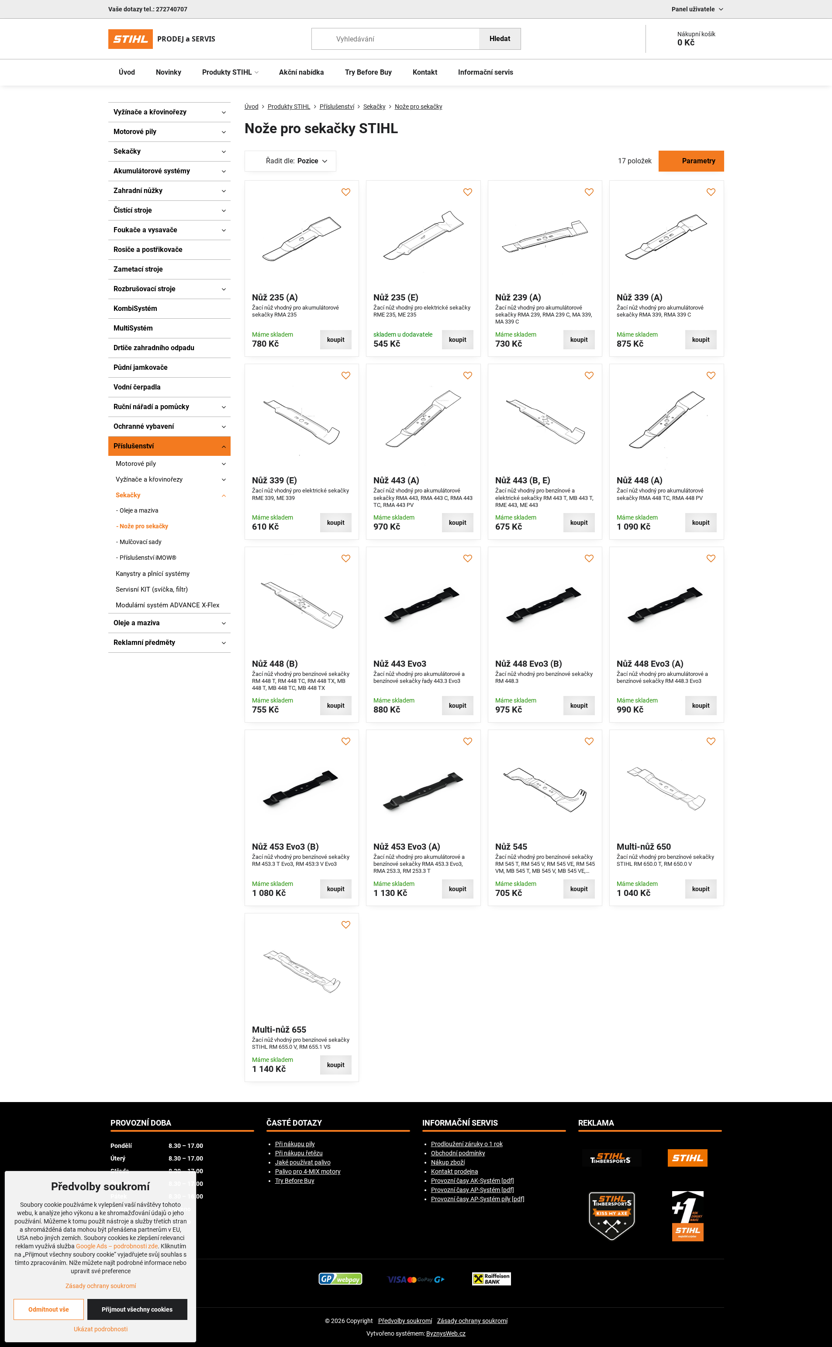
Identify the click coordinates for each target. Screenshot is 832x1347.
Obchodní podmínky (458, 1153)
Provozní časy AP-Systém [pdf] (472, 1189)
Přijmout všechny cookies (137, 1309)
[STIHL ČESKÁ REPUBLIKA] (688, 1158)
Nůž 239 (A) (518, 297)
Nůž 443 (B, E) (522, 480)
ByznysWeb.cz (446, 1333)
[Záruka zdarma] (688, 1216)
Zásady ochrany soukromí (472, 1320)
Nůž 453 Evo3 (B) (285, 846)
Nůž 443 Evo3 (399, 663)
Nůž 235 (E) (395, 297)
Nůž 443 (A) (396, 480)
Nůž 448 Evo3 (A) (650, 663)
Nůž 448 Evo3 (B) (528, 663)
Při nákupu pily (295, 1143)
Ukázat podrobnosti (101, 1329)
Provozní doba (140, 1123)
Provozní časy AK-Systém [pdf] (472, 1180)
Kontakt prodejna (454, 1171)
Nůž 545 (511, 846)
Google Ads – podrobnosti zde (117, 1246)
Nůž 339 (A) (640, 297)
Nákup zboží (448, 1162)
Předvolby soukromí (405, 1320)
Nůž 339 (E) (274, 480)
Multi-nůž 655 (279, 1029)
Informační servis (460, 1123)
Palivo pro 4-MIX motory (308, 1171)
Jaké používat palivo (303, 1162)
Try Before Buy (294, 1180)
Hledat (500, 38)
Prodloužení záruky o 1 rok (467, 1143)
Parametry (697, 161)
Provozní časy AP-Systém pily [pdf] (478, 1198)
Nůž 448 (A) (640, 480)
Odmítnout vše (48, 1309)
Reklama (596, 1123)
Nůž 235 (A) (275, 297)
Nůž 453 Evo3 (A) (406, 846)
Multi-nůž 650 (644, 846)
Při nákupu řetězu (299, 1153)
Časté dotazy (294, 1123)
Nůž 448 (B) (275, 663)
